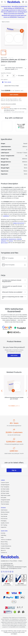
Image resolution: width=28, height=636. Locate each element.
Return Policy (4, 542)
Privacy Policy (4, 544)
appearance (12, 239)
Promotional (4, 518)
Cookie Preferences (6, 546)
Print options (4, 79)
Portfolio (3, 533)
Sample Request (5, 484)
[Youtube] (8, 571)
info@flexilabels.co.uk (7, 565)
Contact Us (4, 552)
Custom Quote (5, 482)
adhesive (3, 241)
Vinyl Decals (4, 516)
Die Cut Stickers (5, 502)
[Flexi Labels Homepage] (14, 2)
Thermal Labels (5, 504)
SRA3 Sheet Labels (5, 495)
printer (11, 241)
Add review (14, 355)
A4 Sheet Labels (5, 489)
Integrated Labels (5, 500)
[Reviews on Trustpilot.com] (20, 327)
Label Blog (3, 535)
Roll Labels (3, 497)
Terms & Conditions (6, 539)
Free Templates (5, 487)
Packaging (3, 521)
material (19, 239)
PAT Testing (4, 525)
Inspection (3, 527)
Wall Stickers (4, 510)
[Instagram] (12, 571)
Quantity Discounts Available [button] (8, 104)
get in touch (4, 242)
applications (4, 239)
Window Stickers (5, 512)
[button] (1, 1)
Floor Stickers (4, 514)
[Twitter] (4, 571)
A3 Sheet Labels (5, 493)
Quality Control (5, 523)
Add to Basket (14, 95)
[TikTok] (10, 571)
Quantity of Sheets (6, 73)
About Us (3, 550)
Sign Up (14, 470)
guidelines (6, 216)
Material (3, 65)
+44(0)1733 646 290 (7, 563)
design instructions (18, 223)
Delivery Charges (5, 548)
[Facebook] (2, 571)
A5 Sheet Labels (5, 491)
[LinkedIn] (6, 571)
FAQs (2, 537)
